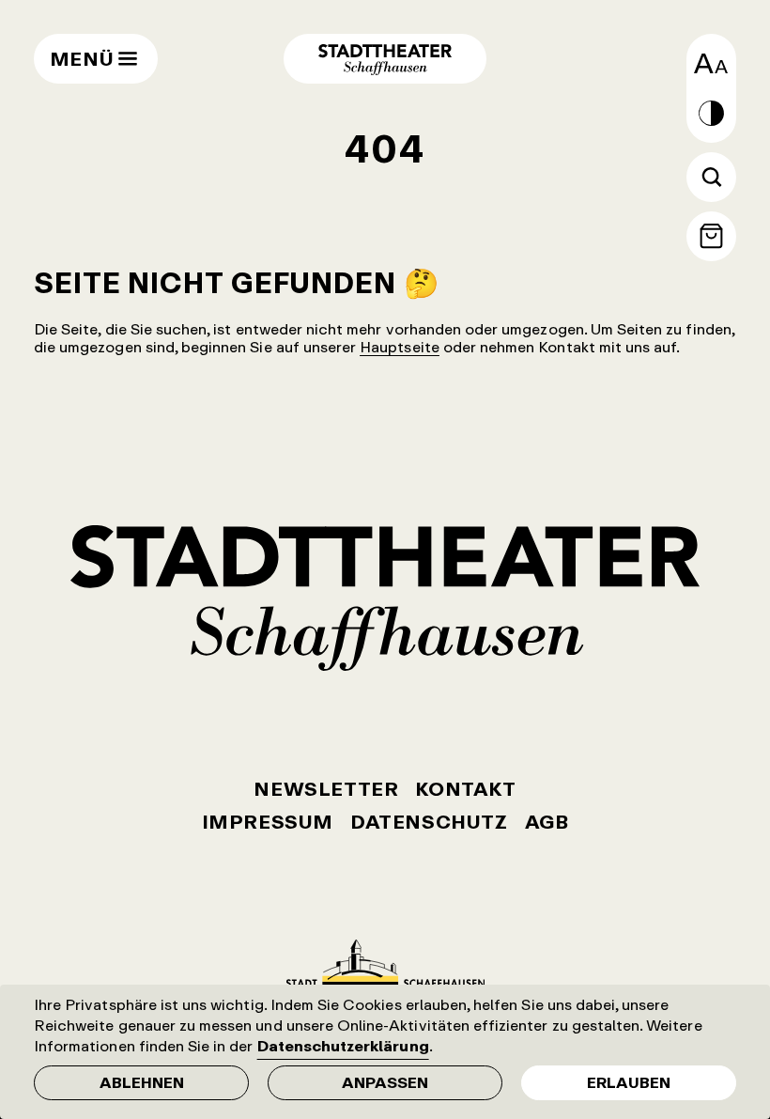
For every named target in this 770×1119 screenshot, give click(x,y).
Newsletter (326, 788)
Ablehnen (142, 1082)
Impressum (267, 821)
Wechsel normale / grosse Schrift (711, 63)
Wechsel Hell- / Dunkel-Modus (711, 113)
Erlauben (628, 1082)
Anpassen (385, 1082)
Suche (711, 177)
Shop (711, 236)
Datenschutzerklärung (343, 1045)
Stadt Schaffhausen (385, 963)
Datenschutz (429, 821)
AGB (547, 821)
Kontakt (465, 788)
